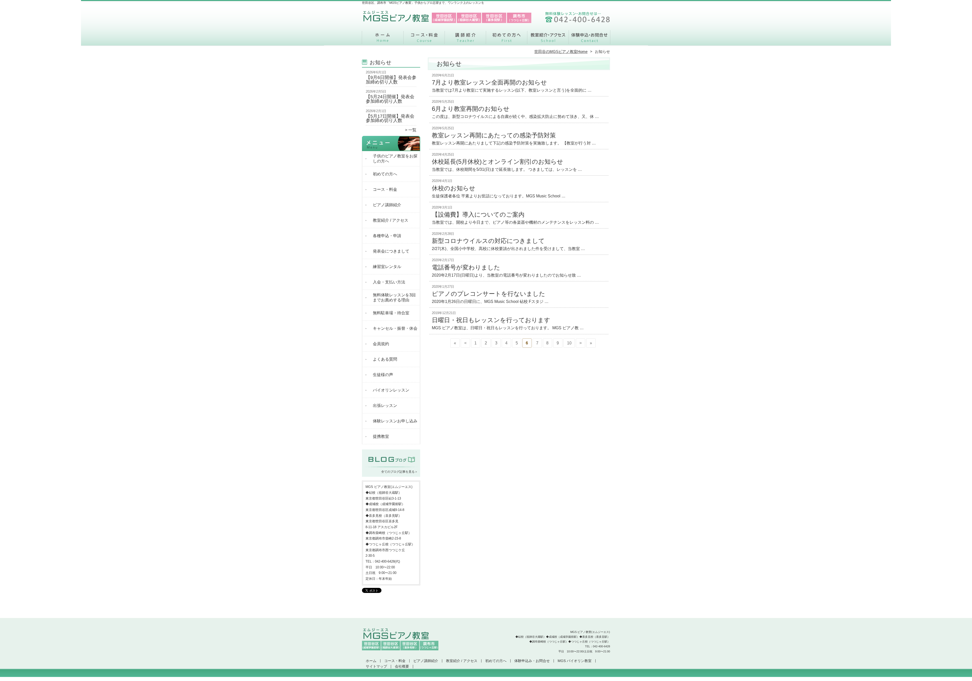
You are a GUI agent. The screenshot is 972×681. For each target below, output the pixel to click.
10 (569, 343)
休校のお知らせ (453, 188)
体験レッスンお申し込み (395, 421)
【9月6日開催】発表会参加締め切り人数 (391, 80)
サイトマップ (376, 666)
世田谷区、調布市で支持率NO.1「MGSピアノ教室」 (486, 678)
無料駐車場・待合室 (391, 313)
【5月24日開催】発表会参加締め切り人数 (390, 99)
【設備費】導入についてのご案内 (478, 214)
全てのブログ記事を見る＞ (399, 471)
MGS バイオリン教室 (575, 661)
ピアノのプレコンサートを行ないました (488, 293)
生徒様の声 (383, 375)
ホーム (382, 39)
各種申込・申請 (387, 236)
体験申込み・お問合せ (589, 39)
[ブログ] (391, 465)
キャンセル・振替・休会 (395, 328)
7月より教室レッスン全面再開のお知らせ (489, 82)
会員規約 (381, 344)
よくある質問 (385, 359)
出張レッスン (385, 405)
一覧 (412, 130)
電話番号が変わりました (466, 267)
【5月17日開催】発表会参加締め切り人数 (390, 118)
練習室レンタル (387, 266)
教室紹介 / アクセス (548, 39)
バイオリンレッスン (391, 390)
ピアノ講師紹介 (465, 39)
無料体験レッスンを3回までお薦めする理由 (394, 297)
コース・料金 (424, 39)
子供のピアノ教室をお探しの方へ (395, 158)
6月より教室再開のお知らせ (471, 108)
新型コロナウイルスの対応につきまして (488, 240)
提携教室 (381, 436)
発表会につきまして (391, 251)
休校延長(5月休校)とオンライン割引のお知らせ (497, 161)
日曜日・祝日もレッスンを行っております (491, 320)
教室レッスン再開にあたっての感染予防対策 (494, 135)
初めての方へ (506, 39)
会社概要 (402, 666)
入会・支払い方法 (389, 282)
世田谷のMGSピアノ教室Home (561, 51)
